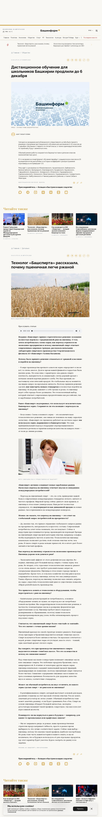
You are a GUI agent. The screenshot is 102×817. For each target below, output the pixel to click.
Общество (31, 37)
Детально (25, 248)
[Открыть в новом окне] (20, 192)
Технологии (49, 37)
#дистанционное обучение (28, 182)
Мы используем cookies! (20, 806)
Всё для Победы (68, 37)
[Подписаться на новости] (66, 192)
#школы (42, 182)
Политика (14, 37)
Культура (58, 37)
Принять (80, 809)
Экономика (22, 37)
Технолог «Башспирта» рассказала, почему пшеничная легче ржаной (33, 45)
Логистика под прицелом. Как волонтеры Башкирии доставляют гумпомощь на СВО (68, 45)
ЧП (43, 37)
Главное (6, 37)
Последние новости (90, 37)
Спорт (38, 37)
